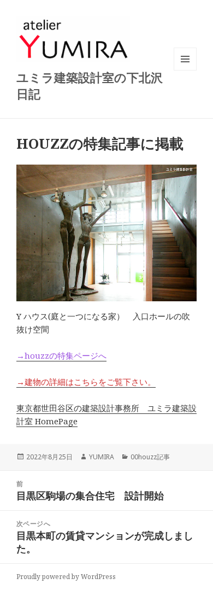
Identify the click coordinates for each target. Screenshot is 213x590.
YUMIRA (101, 457)
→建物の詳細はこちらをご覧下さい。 (86, 381)
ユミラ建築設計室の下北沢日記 (89, 85)
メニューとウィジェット (185, 70)
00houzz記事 (150, 457)
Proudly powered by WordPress (66, 576)
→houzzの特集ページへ (61, 355)
